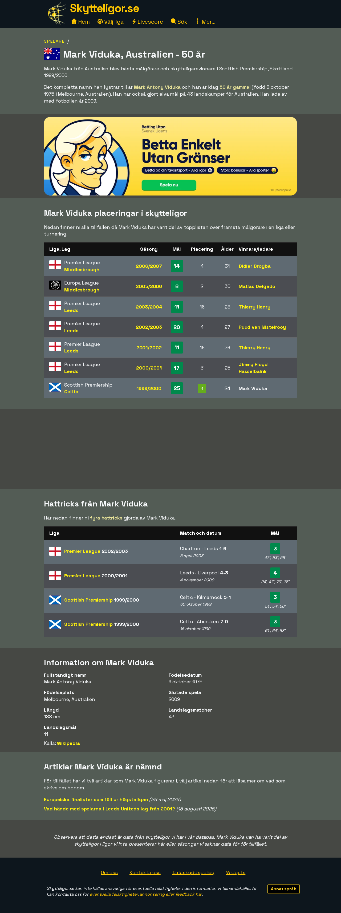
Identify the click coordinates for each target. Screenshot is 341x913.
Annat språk (283, 889)
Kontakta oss (145, 872)
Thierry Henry (254, 307)
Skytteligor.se (104, 8)
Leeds (71, 310)
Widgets (235, 872)
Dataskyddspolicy (193, 872)
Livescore (149, 21)
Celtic (71, 391)
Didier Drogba (255, 266)
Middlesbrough (81, 269)
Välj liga (113, 21)
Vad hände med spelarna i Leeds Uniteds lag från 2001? (109, 809)
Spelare (54, 41)
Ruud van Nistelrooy (262, 327)
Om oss (109, 872)
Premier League (96, 551)
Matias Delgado (257, 286)
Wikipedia (68, 743)
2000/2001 (149, 368)
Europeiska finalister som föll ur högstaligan (96, 799)
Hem (83, 21)
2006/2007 (149, 266)
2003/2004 (149, 307)
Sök (182, 21)
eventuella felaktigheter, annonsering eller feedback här (146, 894)
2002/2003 (149, 327)
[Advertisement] (170, 449)
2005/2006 (149, 286)
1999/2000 (148, 388)
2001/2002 (149, 347)
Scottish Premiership (101, 600)
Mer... (207, 21)
